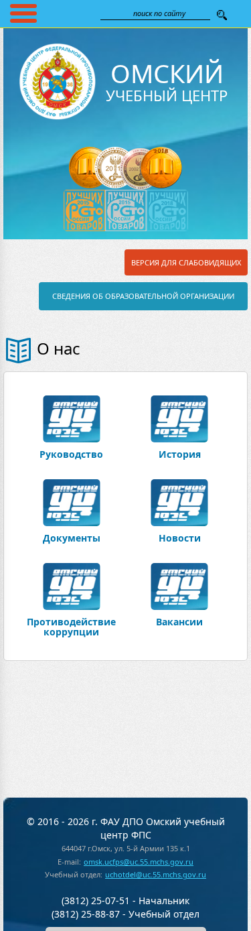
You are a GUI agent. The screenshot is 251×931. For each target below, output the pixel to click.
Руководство (71, 453)
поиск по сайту (159, 13)
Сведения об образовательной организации (143, 296)
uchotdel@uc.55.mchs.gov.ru (155, 874)
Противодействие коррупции (71, 626)
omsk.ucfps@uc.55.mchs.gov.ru (138, 862)
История (180, 453)
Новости (180, 537)
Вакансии (179, 621)
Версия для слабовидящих (186, 262)
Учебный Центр (167, 83)
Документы (71, 537)
